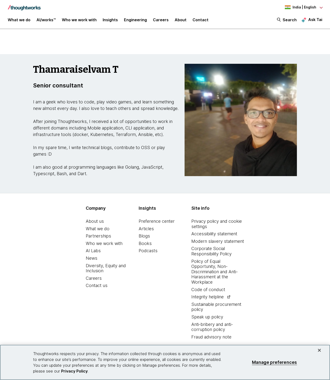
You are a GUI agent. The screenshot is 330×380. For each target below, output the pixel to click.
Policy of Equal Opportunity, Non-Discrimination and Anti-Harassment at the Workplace (214, 272)
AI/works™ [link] (46, 19)
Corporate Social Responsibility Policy (211, 251)
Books (145, 243)
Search (290, 19)
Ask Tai (315, 19)
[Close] (319, 350)
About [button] (181, 19)
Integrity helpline (207, 296)
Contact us (97, 285)
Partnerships (98, 235)
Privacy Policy (74, 371)
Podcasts (148, 250)
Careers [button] (161, 19)
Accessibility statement (214, 233)
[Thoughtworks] (24, 5)
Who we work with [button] (79, 19)
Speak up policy (207, 316)
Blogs (144, 235)
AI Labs (93, 250)
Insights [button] (110, 19)
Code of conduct (208, 289)
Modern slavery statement (217, 241)
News (91, 258)
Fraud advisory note (211, 336)
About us (95, 221)
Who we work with (104, 243)
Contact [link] (200, 19)
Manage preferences (274, 362)
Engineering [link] (135, 19)
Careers (94, 278)
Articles (146, 228)
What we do (97, 228)
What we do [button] (19, 19)
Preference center (157, 221)
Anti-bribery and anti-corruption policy (212, 327)
